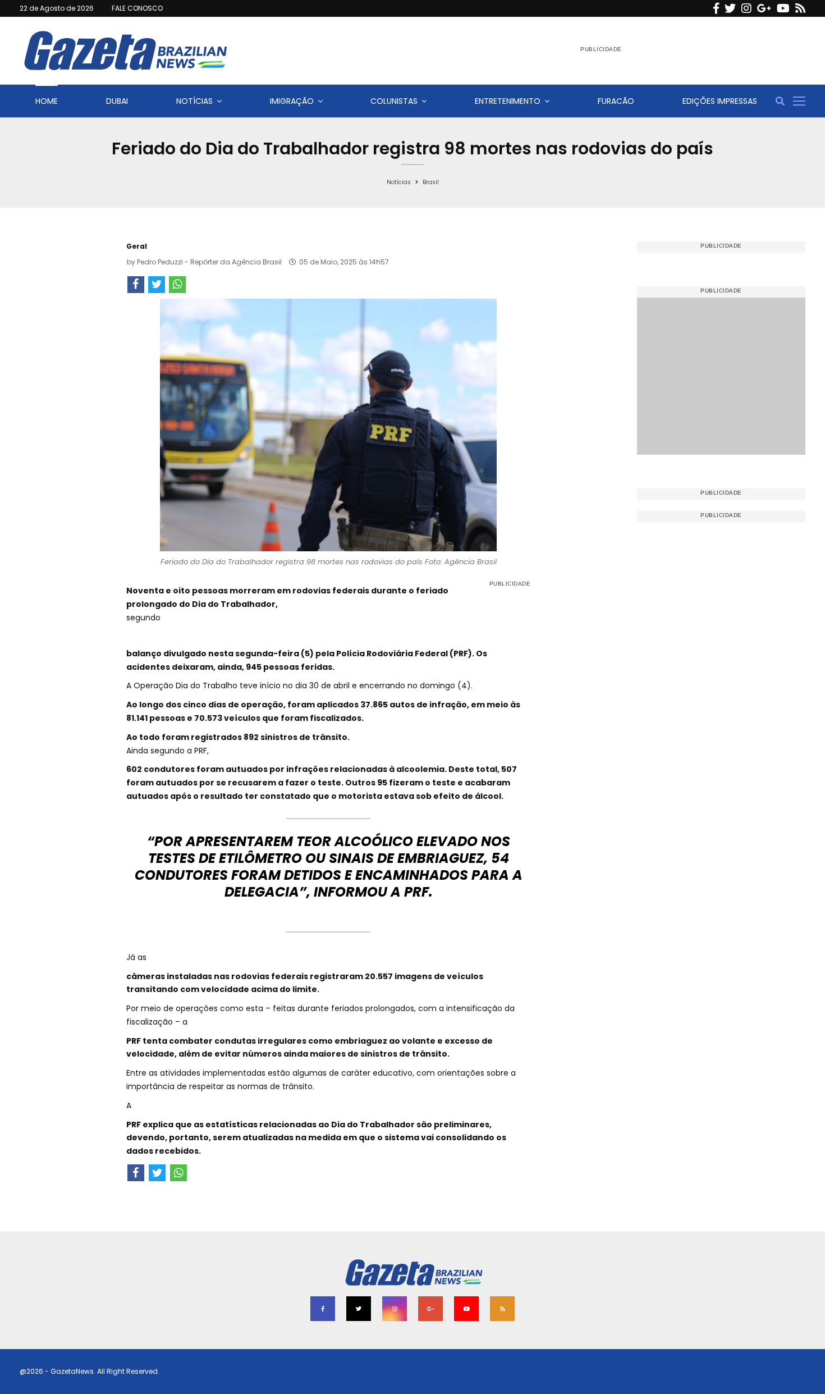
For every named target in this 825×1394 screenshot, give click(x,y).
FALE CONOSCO (137, 8)
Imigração (292, 101)
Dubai (117, 101)
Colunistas (394, 101)
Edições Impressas (719, 101)
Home (46, 101)
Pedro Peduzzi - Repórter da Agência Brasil (209, 262)
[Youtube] (783, 8)
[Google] (764, 8)
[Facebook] (716, 8)
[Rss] (800, 8)
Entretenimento (507, 101)
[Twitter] (730, 8)
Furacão (616, 101)
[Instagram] (746, 8)
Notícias (194, 101)
